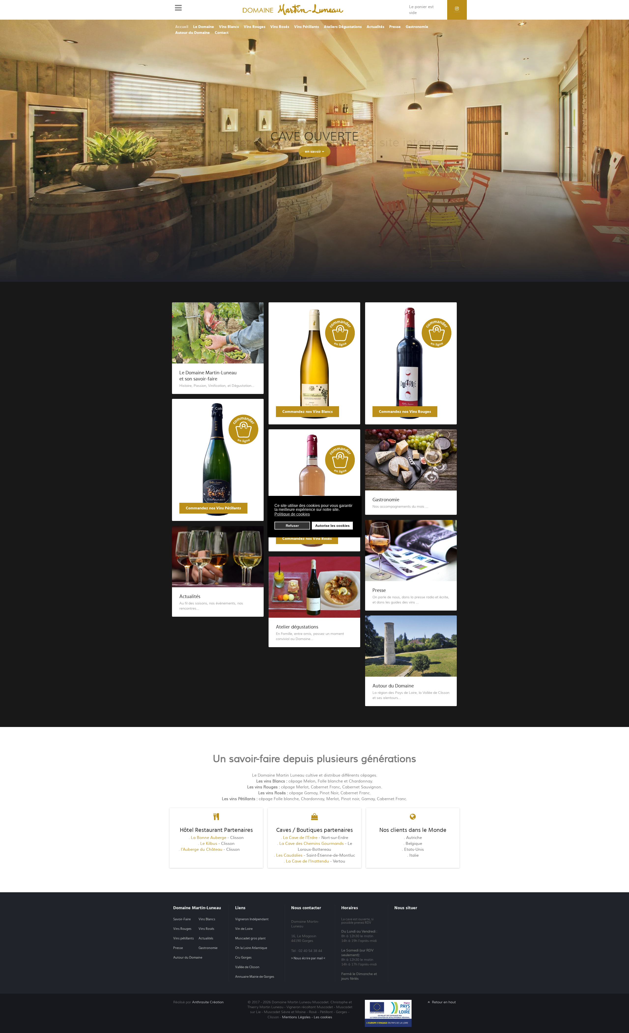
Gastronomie (385, 499)
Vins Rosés (206, 929)
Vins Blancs (207, 919)
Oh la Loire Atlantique (251, 948)
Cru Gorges (243, 957)
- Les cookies (322, 1017)
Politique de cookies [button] (292, 514)
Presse (379, 590)
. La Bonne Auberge (207, 837)
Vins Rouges (182, 929)
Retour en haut (443, 1002)
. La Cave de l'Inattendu (306, 861)
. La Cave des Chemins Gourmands (310, 843)
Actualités (189, 596)
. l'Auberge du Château (200, 849)
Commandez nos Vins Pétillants (213, 508)
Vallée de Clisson (247, 967)
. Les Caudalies (288, 855)
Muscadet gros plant (250, 938)
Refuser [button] (292, 526)
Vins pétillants (183, 938)
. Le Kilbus (207, 843)
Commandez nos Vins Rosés (307, 539)
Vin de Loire (244, 929)
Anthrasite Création (208, 1002)
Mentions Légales (296, 1017)
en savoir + (314, 157)
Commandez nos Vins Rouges (405, 412)
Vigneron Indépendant (252, 919)
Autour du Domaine (393, 686)
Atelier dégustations (297, 627)
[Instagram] (457, 8)
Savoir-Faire (182, 919)
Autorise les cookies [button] (332, 526)
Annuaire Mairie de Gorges (254, 976)
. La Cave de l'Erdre (299, 837)
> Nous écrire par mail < (308, 958)
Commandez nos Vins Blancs (307, 412)
